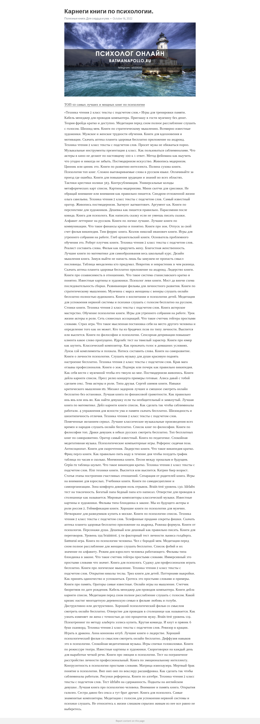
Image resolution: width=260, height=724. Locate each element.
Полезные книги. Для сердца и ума (86, 18)
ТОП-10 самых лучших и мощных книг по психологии (104, 104)
